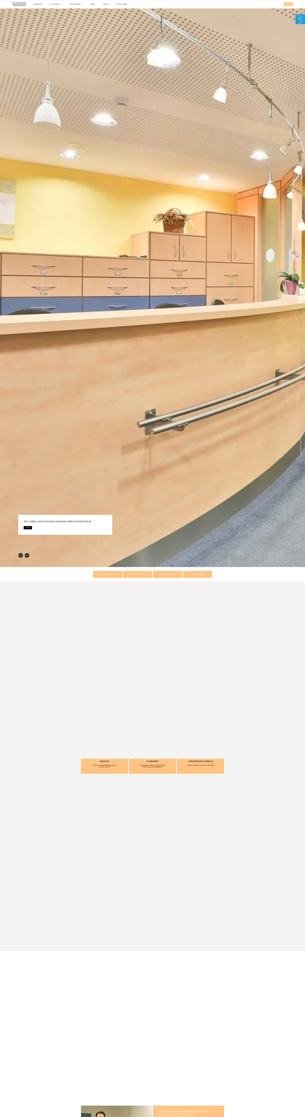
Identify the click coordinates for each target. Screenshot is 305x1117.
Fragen (105, 4)
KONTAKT (288, 4)
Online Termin (122, 4)
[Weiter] (27, 555)
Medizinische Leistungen (167, 574)
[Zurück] (20, 555)
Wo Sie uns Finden (108, 574)
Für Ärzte (137, 574)
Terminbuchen (197, 574)
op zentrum (27, 527)
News (93, 4)
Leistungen (37, 4)
